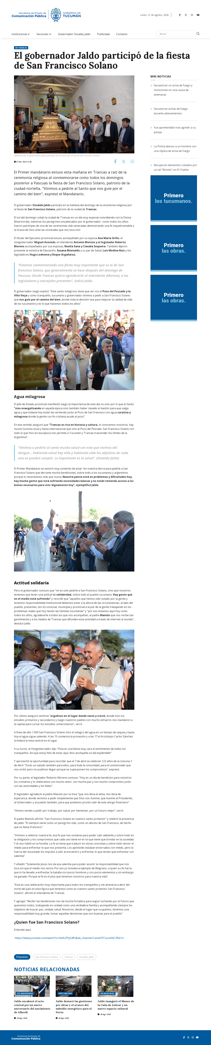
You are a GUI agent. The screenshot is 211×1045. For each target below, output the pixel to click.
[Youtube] (198, 14)
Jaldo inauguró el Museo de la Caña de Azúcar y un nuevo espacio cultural (116, 1005)
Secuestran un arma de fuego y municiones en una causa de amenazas (173, 90)
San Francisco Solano (46, 957)
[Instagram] (192, 14)
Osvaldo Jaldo (86, 957)
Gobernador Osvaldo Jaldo (74, 34)
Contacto (121, 34)
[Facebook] (180, 14)
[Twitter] (186, 14)
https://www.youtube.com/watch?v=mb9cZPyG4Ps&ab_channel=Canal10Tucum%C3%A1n (69, 938)
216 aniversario (25, 993)
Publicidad (103, 34)
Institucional (20, 34)
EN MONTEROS (107, 993)
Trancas (68, 957)
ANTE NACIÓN (65, 993)
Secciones (42, 34)
